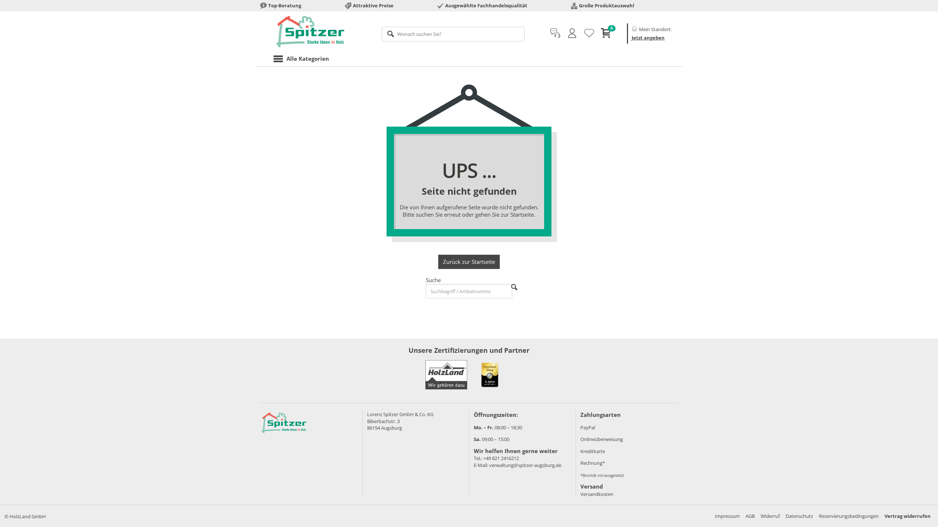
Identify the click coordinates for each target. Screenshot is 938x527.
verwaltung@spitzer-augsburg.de (525, 465)
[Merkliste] (589, 33)
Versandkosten (596, 494)
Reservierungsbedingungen (849, 516)
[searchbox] (453, 34)
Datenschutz (799, 516)
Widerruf (770, 516)
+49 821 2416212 (501, 458)
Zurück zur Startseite (469, 261)
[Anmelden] (572, 33)
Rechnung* (592, 463)
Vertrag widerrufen (908, 516)
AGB (750, 516)
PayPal (587, 427)
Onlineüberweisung (601, 439)
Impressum (727, 516)
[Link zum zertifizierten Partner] (490, 374)
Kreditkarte (592, 451)
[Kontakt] (555, 33)
